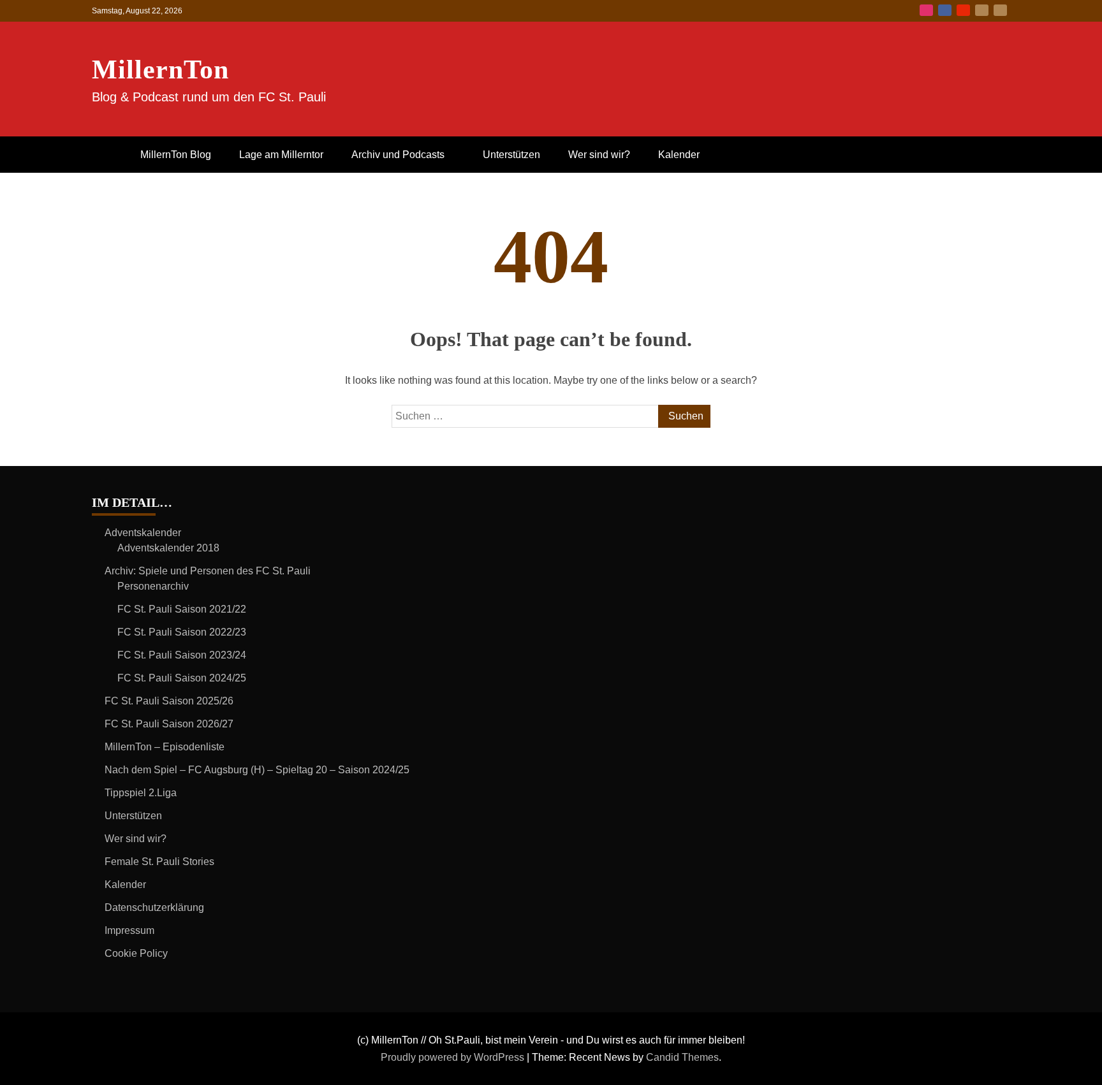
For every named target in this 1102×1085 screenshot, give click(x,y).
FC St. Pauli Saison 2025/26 (169, 700)
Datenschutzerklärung (154, 907)
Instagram (926, 10)
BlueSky (981, 10)
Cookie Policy (136, 953)
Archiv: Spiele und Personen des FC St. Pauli (208, 570)
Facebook (944, 10)
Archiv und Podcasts (397, 154)
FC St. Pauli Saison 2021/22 (181, 609)
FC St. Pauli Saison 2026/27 (169, 723)
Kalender (679, 154)
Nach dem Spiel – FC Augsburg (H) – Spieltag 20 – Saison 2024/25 (257, 769)
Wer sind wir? (599, 154)
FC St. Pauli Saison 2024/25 (181, 678)
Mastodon (1000, 10)
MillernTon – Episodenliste (164, 746)
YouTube (963, 10)
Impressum (129, 930)
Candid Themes (682, 1057)
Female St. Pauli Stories (159, 861)
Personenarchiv (153, 586)
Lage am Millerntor (281, 154)
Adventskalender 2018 (168, 547)
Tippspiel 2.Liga (141, 792)
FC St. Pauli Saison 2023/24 (181, 655)
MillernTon (160, 69)
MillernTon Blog (175, 154)
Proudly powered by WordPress (454, 1057)
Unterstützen (511, 154)
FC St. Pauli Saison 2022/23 (181, 632)
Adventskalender (143, 532)
